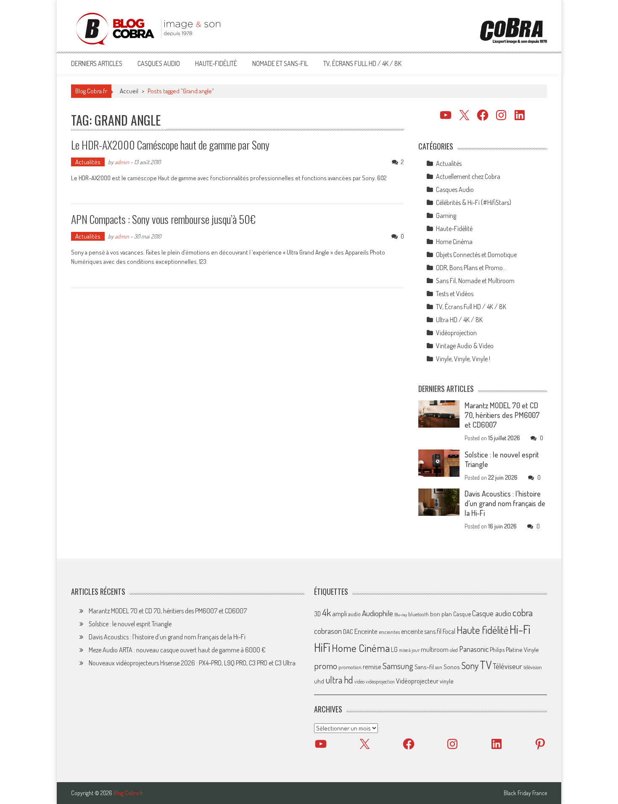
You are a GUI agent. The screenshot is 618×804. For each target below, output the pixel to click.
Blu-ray (400, 614)
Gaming (446, 215)
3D (317, 614)
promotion (350, 667)
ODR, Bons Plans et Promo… (471, 267)
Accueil (129, 91)
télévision (532, 667)
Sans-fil (424, 666)
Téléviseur (507, 666)
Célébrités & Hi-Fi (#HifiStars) (473, 202)
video (359, 681)
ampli (339, 613)
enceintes (389, 631)
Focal (449, 631)
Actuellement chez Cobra (468, 176)
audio (354, 613)
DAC (348, 632)
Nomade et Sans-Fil (280, 63)
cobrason (328, 631)
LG (394, 649)
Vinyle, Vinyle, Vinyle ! (463, 359)
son (438, 667)
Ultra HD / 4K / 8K (459, 319)
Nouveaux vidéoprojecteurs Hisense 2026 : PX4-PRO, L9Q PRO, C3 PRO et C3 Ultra (192, 663)
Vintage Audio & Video (465, 346)
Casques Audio (158, 63)
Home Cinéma (454, 241)
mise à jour (409, 650)
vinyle (446, 681)
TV (485, 665)
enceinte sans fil (421, 631)
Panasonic (474, 649)
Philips (497, 649)
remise (372, 666)
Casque (462, 613)
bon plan (441, 614)
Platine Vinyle (522, 649)
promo (325, 665)
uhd (319, 681)
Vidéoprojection (456, 332)
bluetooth (418, 614)
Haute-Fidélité (216, 63)
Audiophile (377, 613)
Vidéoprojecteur (417, 680)
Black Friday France (525, 793)
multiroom (435, 649)
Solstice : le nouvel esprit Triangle (130, 624)
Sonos (452, 666)
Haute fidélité (482, 629)
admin (122, 162)
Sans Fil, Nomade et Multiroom (475, 280)
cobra (522, 612)
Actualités (87, 162)
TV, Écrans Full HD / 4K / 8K (362, 63)
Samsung (398, 665)
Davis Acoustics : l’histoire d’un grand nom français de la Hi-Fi (505, 503)
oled (454, 650)
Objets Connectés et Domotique (476, 254)
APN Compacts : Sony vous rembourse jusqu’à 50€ (163, 219)
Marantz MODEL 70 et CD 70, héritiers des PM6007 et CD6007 (502, 415)
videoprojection (380, 681)
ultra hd (339, 680)
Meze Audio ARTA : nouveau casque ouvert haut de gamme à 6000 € (177, 650)
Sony (469, 665)
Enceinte (366, 631)
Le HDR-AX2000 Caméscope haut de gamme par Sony (170, 145)
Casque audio (491, 613)
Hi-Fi (520, 629)
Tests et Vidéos (454, 293)
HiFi (322, 647)
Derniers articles (96, 63)
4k (326, 612)
